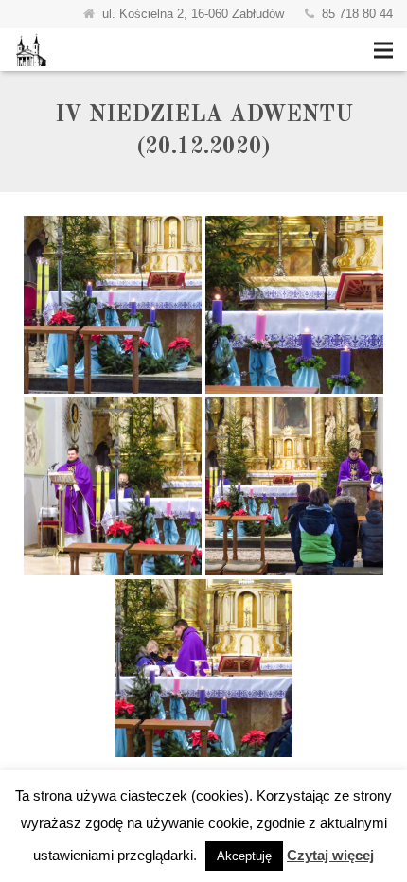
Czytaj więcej (330, 855)
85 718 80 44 (357, 14)
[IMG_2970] (203, 668)
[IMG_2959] (113, 305)
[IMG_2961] (113, 486)
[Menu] (383, 50)
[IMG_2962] (294, 486)
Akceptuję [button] (244, 856)
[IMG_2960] (294, 305)
